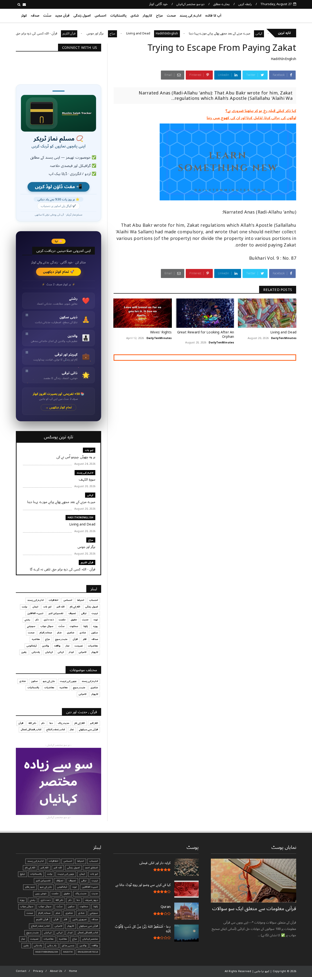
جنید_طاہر (30, 886)
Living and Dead (157, 33)
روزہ (95, 626)
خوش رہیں (41, 893)
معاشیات (93, 645)
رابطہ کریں (245, 4)
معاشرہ (36, 639)
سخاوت (74, 626)
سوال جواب (46, 626)
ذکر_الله (32, 723)
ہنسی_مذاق (68, 945)
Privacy (38, 971)
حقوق (74, 619)
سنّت (47, 15)
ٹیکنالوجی (32, 645)
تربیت (95, 613)
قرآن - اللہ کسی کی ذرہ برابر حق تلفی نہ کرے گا (45, 33)
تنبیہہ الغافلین (35, 613)
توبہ (96, 619)
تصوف (72, 613)
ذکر (37, 619)
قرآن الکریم (88, 34)
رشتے (27, 619)
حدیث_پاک (63, 723)
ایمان (35, 606)
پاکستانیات (118, 15)
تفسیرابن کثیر (56, 613)
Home (73, 971)
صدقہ (35, 15)
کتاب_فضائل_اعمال (31, 729)
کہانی (90, 495)
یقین (24, 652)
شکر (59, 632)
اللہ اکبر (61, 606)
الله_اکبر (94, 723)
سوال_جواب (26, 906)
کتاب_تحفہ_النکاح (55, 729)
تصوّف (59, 880)
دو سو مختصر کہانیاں (190, 4)
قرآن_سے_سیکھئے (88, 729)
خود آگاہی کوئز (158, 4)
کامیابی (82, 652)
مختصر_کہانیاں (90, 938)
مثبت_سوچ (61, 639)
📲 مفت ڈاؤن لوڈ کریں (58, 187)
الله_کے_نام (75, 606)
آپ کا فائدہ (213, 15)
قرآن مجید (62, 15)
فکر (85, 639)
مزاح (159, 15)
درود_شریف (91, 900)
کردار (71, 652)
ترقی (84, 613)
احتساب (93, 600)
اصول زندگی (82, 15)
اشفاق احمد (91, 867)
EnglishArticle (88, 951)
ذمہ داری (49, 619)
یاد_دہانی (52, 945)
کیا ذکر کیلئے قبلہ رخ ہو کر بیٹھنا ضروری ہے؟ (260, 111)
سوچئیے (31, 626)
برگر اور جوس (114, 33)
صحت (171, 15)
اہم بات (89, 450)
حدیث (85, 619)
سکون (94, 632)
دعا (51, 723)
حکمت (62, 619)
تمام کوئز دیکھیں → (58, 407)
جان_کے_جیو (49, 681)
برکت (24, 606)
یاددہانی (36, 652)
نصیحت (79, 645)
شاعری (70, 632)
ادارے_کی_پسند (190, 15)
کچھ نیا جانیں (277, 15)
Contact (21, 971)
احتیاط (80, 600)
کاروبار (147, 15)
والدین (45, 645)
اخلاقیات (53, 600)
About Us (56, 971)
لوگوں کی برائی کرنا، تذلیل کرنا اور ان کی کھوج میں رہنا (251, 118)
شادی (134, 15)
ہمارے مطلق (221, 4)
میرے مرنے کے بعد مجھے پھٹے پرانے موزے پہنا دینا (238, 33)
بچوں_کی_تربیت (68, 681)
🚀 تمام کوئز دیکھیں (58, 271)
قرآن (75, 639)
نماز (67, 645)
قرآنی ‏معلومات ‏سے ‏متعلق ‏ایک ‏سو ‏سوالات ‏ (254, 909)
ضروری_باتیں (79, 919)
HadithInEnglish (186, 34)
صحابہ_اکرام (45, 632)
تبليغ (22, 874)
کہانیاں (49, 652)
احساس (100, 15)
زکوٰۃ (85, 626)
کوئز (24, 15)
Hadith (68, 951)
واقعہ (57, 645)
